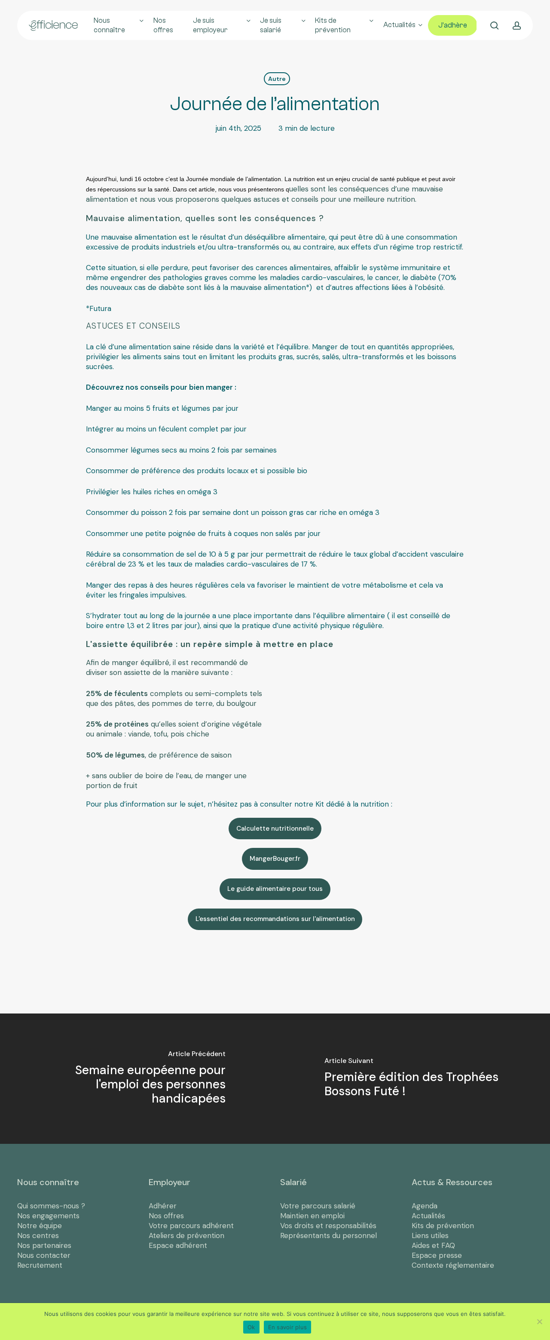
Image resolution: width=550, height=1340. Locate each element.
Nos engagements (48, 1215)
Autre (277, 79)
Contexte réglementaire (453, 1265)
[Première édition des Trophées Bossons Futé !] (412, 1078)
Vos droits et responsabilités (328, 1225)
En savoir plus (287, 1327)
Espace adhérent (178, 1245)
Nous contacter (43, 1255)
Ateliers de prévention (186, 1235)
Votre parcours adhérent (191, 1225)
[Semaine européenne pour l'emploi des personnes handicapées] (137, 1078)
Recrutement (39, 1265)
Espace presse (437, 1255)
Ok (251, 1327)
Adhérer (163, 1206)
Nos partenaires (44, 1245)
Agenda (424, 1206)
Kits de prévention (443, 1225)
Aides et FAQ (433, 1245)
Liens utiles (430, 1235)
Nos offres (166, 1215)
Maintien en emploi (312, 1215)
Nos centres (38, 1235)
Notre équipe (39, 1225)
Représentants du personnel (328, 1235)
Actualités (428, 1215)
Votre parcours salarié (317, 1206)
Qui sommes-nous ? (51, 1206)
